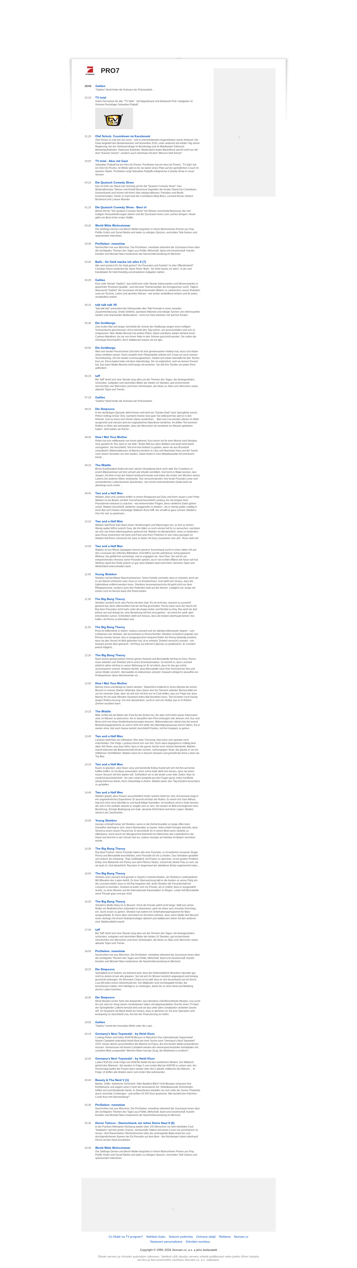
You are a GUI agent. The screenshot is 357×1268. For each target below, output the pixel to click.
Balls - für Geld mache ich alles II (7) (120, 261)
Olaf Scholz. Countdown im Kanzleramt (122, 136)
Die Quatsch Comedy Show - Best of (120, 207)
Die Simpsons (105, 409)
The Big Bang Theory (110, 599)
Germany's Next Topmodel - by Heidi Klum (125, 1033)
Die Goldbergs (105, 323)
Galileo (100, 86)
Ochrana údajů (206, 1236)
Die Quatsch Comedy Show (114, 182)
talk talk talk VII (106, 304)
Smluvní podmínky (181, 1236)
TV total (100, 97)
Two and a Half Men (109, 493)
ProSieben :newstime (110, 243)
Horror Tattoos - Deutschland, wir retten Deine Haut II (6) (135, 1123)
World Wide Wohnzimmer (112, 225)
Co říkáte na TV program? (126, 1236)
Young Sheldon (106, 574)
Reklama (225, 1236)
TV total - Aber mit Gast (111, 161)
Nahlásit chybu (155, 1236)
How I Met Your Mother (111, 437)
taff (97, 375)
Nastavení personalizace (166, 1241)
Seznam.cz (241, 1236)
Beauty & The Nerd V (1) (112, 1080)
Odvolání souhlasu (198, 1241)
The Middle (103, 465)
